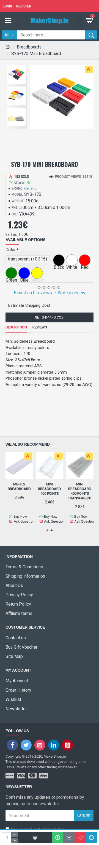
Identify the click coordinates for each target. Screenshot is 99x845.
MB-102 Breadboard (19, 486)
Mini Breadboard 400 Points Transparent (80, 491)
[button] (47, 530)
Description (16, 327)
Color (11, 249)
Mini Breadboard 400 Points (49, 488)
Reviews (39, 327)
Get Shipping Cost (49, 317)
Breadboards (29, 47)
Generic (30, 188)
